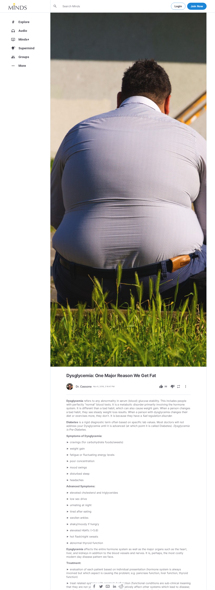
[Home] (17, 6)
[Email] (107, 586)
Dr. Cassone (84, 386)
